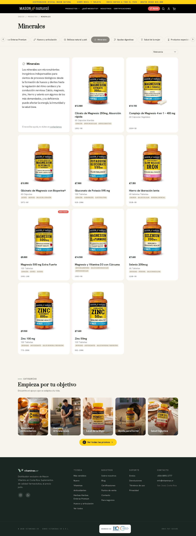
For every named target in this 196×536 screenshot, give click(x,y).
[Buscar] (163, 8)
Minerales (102, 39)
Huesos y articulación (47, 39)
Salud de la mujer (152, 39)
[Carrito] (174, 8)
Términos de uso (137, 485)
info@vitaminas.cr (165, 480)
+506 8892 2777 (164, 475)
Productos (71, 8)
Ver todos (78, 508)
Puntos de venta (108, 490)
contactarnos (56, 127)
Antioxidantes (80, 490)
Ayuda (155, 8)
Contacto (105, 495)
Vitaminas (78, 485)
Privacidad (134, 490)
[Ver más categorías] (193, 39)
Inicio (21, 17)
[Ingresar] (169, 8)
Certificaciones (122, 8)
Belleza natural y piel (77, 39)
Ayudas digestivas (125, 39)
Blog (103, 480)
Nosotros (106, 8)
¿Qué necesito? (90, 8)
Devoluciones (135, 480)
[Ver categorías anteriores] (3, 39)
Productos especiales (181, 39)
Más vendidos (80, 475)
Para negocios (108, 500)
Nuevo (76, 480)
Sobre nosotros (108, 475)
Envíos (132, 475)
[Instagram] (20, 495)
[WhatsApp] (28, 495)
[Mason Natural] (34, 9)
